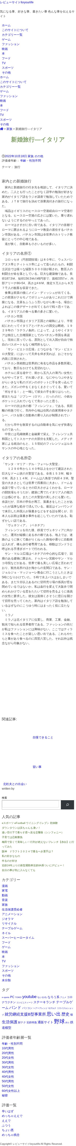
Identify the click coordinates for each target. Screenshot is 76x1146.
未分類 (6, 980)
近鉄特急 (32, 1022)
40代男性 (8, 1071)
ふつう (6, 1125)
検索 (4, 797)
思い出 (54, 1013)
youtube (29, 996)
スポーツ (8, 67)
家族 (31, 156)
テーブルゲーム (12, 928)
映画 (5, 48)
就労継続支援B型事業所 (25, 1014)
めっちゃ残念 (11, 1134)
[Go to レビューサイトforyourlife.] (1, 128)
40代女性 (8, 1076)
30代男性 (8, 1062)
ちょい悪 (8, 1130)
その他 (6, 72)
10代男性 (8, 1048)
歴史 (65, 1014)
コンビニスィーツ (24, 1002)
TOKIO (18, 997)
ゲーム (6, 39)
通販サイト (45, 1022)
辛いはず (8, 1111)
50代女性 (8, 1086)
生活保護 (9, 1022)
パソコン (27, 1008)
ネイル (6, 933)
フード (6, 58)
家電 (5, 890)
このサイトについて (15, 30)
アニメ (63, 997)
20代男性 (8, 1053)
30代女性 (8, 1067)
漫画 (5, 885)
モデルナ (52, 1008)
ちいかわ (42, 997)
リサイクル (9, 923)
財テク (22, 1022)
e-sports (5, 997)
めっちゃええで (12, 1115)
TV (4, 63)
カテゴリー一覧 (12, 34)
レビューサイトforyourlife (17, 2)
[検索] (67, 804)
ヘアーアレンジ (40, 1008)
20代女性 (8, 1057)
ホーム (6, 25)
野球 (59, 1021)
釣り (67, 1022)
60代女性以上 (11, 1090)
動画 (5, 895)
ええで (6, 1120)
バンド (15, 1007)
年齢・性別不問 (30, 160)
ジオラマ (8, 918)
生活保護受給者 (12, 909)
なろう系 (53, 997)
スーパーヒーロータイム (18, 937)
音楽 (5, 899)
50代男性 (8, 1081)
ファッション (11, 44)
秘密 (5, 1095)
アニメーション (12, 914)
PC (12, 997)
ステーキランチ (44, 1002)
